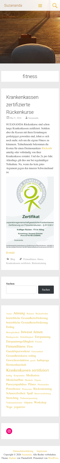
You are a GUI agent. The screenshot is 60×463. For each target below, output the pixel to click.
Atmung (19, 312)
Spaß (30, 393)
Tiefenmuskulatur (14, 402)
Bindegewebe (12, 336)
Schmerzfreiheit (15, 393)
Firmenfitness (29, 259)
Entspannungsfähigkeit (20, 341)
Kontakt (10, 252)
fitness (40, 259)
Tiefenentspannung (29, 398)
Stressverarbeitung (42, 393)
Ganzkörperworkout (18, 351)
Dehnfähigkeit (26, 336)
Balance (30, 313)
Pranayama (27, 388)
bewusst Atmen (32, 331)
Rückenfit (47, 148)
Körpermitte (19, 375)
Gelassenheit (37, 351)
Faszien (38, 341)
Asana (9, 313)
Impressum (42, 451)
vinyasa (28, 402)
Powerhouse (13, 389)
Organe (37, 379)
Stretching (12, 398)
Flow (30, 346)
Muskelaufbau (14, 380)
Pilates (32, 384)
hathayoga (43, 360)
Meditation (32, 375)
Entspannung (42, 337)
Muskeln (29, 379)
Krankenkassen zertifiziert (18, 263)
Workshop (40, 402)
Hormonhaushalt (16, 364)
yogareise (19, 407)
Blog (12, 259)
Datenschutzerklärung (23, 451)
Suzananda (13, 5)
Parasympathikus (16, 384)
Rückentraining (39, 263)
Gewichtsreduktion (17, 360)
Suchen (10, 283)
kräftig (9, 375)
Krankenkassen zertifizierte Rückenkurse (22, 104)
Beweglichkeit (13, 332)
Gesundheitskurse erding (21, 356)
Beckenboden (42, 313)
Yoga (9, 407)
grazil (33, 360)
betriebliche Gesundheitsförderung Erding (27, 324)
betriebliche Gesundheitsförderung (27, 318)
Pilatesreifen (43, 384)
